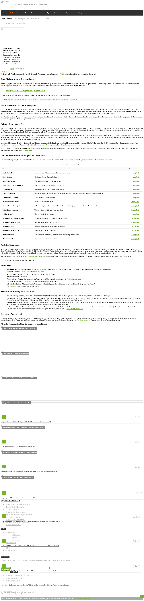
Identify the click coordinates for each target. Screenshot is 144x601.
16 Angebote (135, 173)
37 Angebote (135, 214)
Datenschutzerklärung (84, 599)
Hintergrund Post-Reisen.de (17, 99)
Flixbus (69, 279)
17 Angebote (135, 181)
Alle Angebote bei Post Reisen (58, 99)
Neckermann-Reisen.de (137, 20)
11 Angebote (135, 210)
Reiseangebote (32, 99)
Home (4, 13)
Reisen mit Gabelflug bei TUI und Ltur (19, 575)
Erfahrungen (74, 99)
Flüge (48, 13)
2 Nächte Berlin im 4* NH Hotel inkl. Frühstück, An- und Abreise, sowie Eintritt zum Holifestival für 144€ (29, 571)
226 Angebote (135, 218)
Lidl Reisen (141, 20)
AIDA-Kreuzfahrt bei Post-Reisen (126, 135)
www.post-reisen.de (27, 117)
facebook (131, 2)
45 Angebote (135, 189)
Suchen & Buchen (15, 13)
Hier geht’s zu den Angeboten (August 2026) (25, 90)
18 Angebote (135, 239)
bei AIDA (34, 137)
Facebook (13, 286)
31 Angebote (135, 177)
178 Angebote (135, 226)
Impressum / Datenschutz (15, 594)
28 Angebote (135, 235)
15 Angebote (135, 185)
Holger (12, 69)
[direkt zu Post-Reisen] (12, 29)
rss (141, 2)
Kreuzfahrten (57, 13)
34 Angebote (135, 222)
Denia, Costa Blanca (13, 581)
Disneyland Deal (29, 281)
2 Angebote (135, 202)
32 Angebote (135, 198)
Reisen (33, 13)
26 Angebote (135, 206)
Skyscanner (28, 150)
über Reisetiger (79, 13)
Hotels (40, 13)
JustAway (63, 74)
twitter (134, 2)
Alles (25, 13)
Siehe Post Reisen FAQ (75, 309)
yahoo (138, 2)
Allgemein (68, 13)
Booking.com (51, 145)
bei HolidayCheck (35, 256)
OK (75, 599)
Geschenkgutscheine (84, 320)
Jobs (2, 594)
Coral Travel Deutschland (14, 578)
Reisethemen (42, 99)
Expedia (64, 145)
